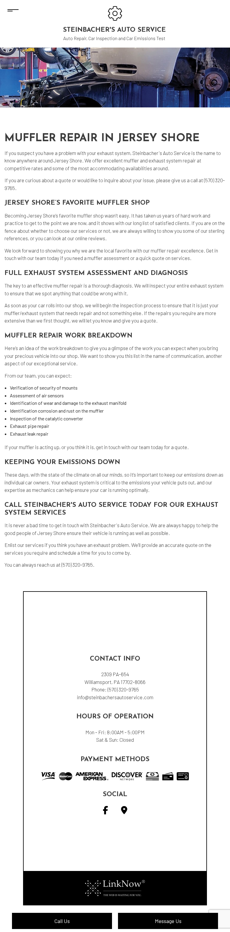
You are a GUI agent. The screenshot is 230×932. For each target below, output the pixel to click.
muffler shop (90, 215)
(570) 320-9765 (123, 689)
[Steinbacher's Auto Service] (115, 13)
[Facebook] (105, 811)
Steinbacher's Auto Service (114, 30)
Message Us (168, 921)
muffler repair (165, 250)
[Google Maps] (124, 811)
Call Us (62, 921)
